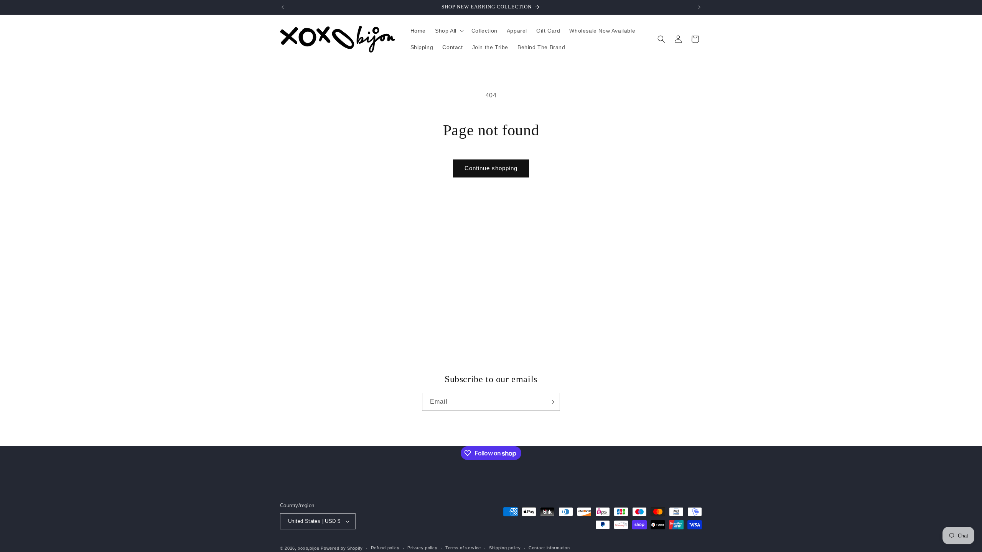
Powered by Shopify (342, 548)
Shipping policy (505, 547)
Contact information (549, 547)
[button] (448, 31)
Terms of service (463, 547)
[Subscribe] (551, 402)
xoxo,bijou (309, 548)
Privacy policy (422, 547)
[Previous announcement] (282, 7)
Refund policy (385, 547)
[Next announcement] (699, 7)
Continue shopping (491, 168)
